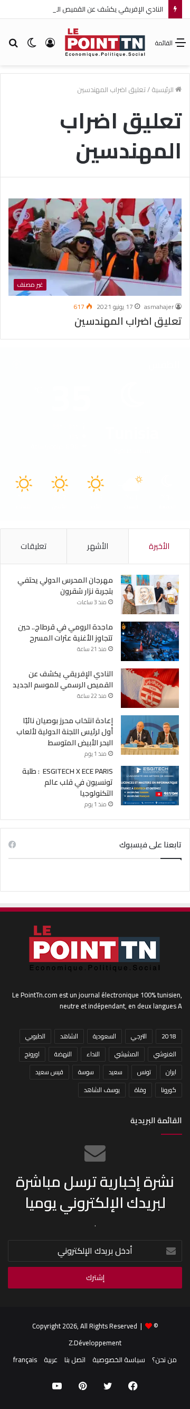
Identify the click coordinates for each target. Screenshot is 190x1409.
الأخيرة (159, 546)
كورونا (168, 1090)
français (25, 1359)
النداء (93, 1054)
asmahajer (159, 307)
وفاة (140, 1090)
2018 (169, 1036)
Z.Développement (95, 1342)
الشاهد (69, 1036)
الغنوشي (165, 1054)
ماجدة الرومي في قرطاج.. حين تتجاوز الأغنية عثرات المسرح (65, 632)
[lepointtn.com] (105, 42)
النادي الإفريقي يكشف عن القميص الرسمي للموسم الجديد (63, 679)
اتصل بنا (75, 1359)
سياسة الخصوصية (118, 1359)
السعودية (104, 1036)
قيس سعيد (49, 1072)
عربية (51, 1359)
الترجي (139, 1036)
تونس (144, 1072)
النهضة (63, 1054)
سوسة (86, 1072)
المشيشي (127, 1054)
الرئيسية (163, 89)
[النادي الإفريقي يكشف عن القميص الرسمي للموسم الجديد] (150, 688)
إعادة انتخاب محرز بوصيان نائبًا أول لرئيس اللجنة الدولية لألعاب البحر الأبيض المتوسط (64, 732)
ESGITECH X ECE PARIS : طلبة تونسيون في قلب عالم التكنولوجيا (67, 782)
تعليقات (33, 546)
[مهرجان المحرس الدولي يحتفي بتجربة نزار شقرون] (150, 594)
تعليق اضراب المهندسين (128, 321)
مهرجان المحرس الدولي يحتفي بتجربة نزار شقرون (65, 585)
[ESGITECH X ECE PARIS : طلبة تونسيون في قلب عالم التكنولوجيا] (150, 785)
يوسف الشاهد (102, 1090)
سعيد (115, 1072)
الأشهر (97, 546)
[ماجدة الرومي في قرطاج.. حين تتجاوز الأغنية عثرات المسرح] (150, 641)
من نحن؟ (164, 1359)
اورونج (32, 1054)
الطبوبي (35, 1036)
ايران (171, 1072)
